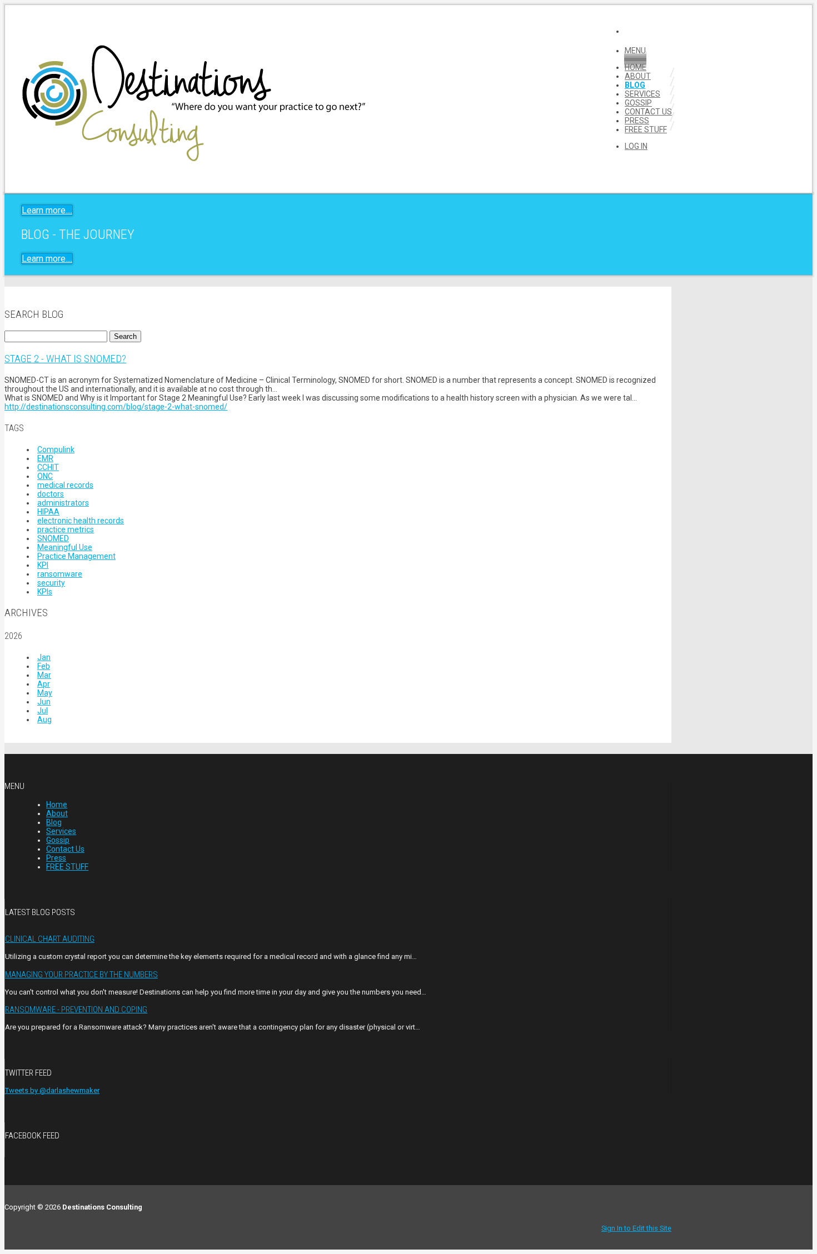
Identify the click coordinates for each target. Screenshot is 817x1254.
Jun (44, 701)
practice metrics (65, 529)
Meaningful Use (64, 547)
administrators (63, 502)
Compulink (55, 449)
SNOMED (53, 538)
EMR (45, 458)
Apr (43, 684)
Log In (636, 146)
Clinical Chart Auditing (49, 939)
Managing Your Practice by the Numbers (81, 975)
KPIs (44, 591)
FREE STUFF (646, 129)
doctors (50, 493)
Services (642, 93)
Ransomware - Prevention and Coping (76, 1010)
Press (637, 120)
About (638, 76)
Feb (43, 666)
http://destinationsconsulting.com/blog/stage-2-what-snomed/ (115, 406)
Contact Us (648, 111)
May (44, 692)
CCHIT (48, 467)
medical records (65, 485)
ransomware (59, 573)
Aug (44, 719)
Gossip (638, 102)
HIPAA (48, 511)
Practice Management (76, 556)
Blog (635, 85)
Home (635, 67)
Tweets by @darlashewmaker (52, 1090)
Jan (44, 657)
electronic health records (80, 520)
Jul (42, 710)
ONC (45, 476)
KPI (42, 565)
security (51, 582)
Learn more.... (47, 210)
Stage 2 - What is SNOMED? (65, 359)
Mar (44, 675)
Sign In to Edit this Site (636, 1228)
